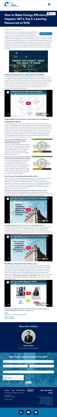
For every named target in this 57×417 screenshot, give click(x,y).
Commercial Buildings (20, 314)
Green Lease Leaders (33, 271)
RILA (28, 123)
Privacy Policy (20, 390)
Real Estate (12, 318)
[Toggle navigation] (49, 4)
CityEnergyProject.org (47, 398)
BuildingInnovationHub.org (45, 397)
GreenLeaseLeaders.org (46, 401)
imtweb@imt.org (28, 310)
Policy (6, 318)
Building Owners (9, 314)
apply (26, 277)
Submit (27, 382)
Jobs (13, 390)
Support (30, 390)
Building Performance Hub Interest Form (45, 403)
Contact (7, 390)
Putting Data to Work (31, 186)
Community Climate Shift (46, 400)
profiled (20, 271)
